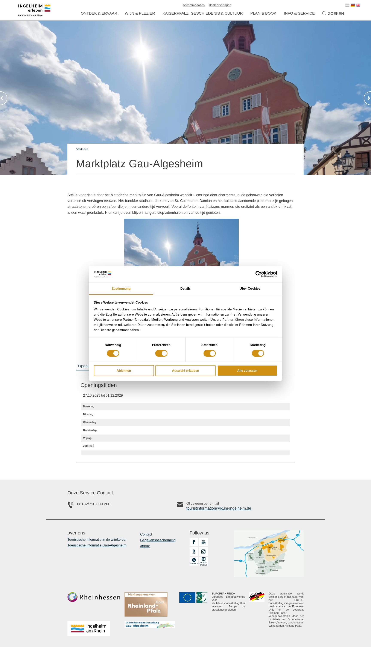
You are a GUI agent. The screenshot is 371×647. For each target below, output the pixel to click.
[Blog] (194, 551)
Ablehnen (124, 370)
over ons (76, 533)
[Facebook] (194, 542)
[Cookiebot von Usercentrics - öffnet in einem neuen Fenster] (258, 274)
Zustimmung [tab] (121, 288)
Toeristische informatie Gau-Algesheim (96, 545)
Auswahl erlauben (185, 370)
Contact (146, 534)
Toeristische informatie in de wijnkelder (96, 539)
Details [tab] (185, 288)
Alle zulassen (247, 370)
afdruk (145, 546)
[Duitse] (353, 5)
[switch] (161, 353)
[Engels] (358, 5)
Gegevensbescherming (158, 540)
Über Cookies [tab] (250, 288)
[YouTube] (203, 542)
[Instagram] (203, 551)
